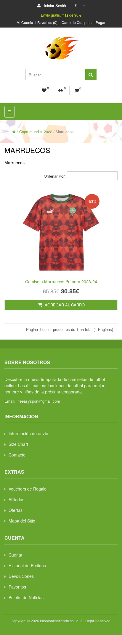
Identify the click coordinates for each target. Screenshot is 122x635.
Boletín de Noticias (26, 597)
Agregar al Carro (64, 305)
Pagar (100, 22)
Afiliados (16, 499)
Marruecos (65, 131)
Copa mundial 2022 (35, 131)
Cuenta (15, 555)
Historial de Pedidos (27, 565)
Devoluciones (21, 576)
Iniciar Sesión (55, 5)
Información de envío (28, 433)
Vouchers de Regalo (27, 489)
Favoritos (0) (47, 22)
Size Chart (18, 444)
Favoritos (17, 587)
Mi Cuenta (25, 22)
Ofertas (16, 510)
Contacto (17, 455)
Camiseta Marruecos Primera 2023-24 (61, 281)
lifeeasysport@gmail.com (38, 401)
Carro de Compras (77, 22)
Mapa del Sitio (22, 521)
